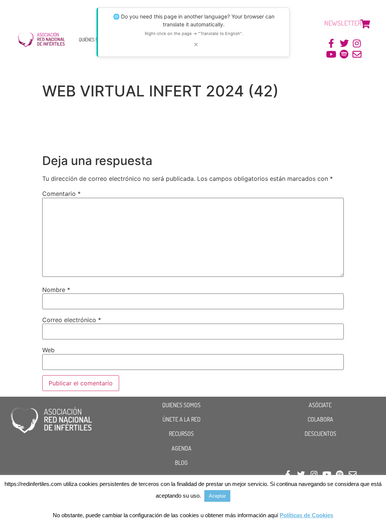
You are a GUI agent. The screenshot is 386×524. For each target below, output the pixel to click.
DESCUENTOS (320, 433)
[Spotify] (344, 54)
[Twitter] (344, 43)
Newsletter (342, 23)
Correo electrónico (71, 320)
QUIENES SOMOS (181, 405)
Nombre (56, 290)
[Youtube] (331, 54)
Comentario (61, 194)
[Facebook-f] (331, 43)
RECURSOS (181, 433)
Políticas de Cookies (306, 515)
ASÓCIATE (320, 405)
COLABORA (320, 419)
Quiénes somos (93, 39)
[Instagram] (356, 43)
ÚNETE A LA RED (181, 419)
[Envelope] (356, 54)
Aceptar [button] (217, 496)
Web (48, 350)
